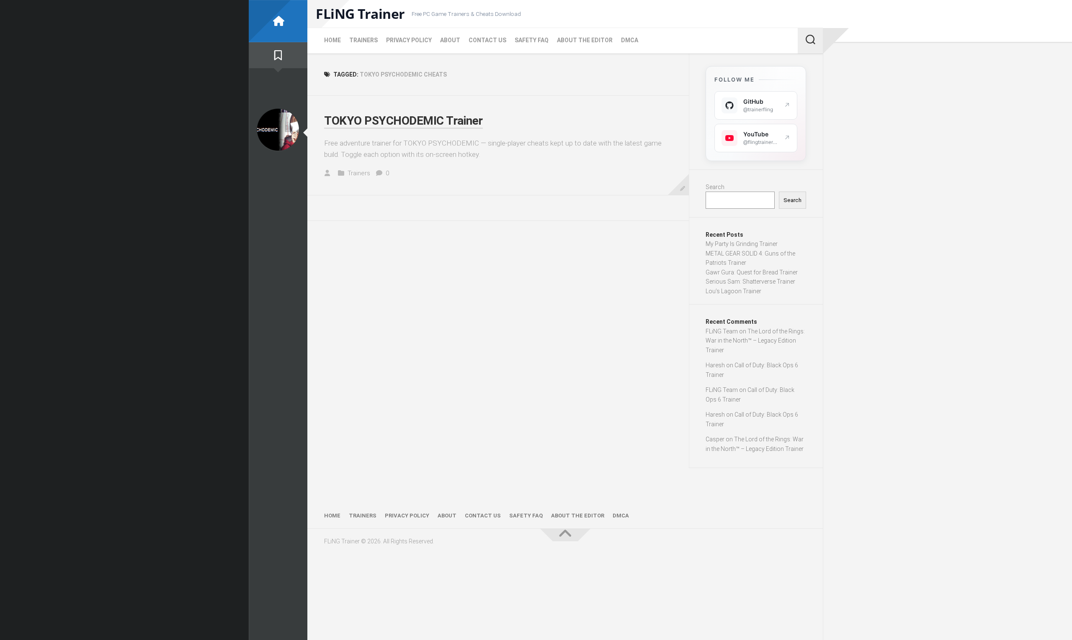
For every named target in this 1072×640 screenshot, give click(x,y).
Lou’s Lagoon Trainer (733, 291)
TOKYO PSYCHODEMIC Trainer (403, 121)
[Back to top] (565, 535)
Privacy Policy (409, 40)
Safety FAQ (532, 40)
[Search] (810, 41)
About (450, 40)
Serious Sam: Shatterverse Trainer (750, 281)
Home (332, 40)
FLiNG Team (722, 331)
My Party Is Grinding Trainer (742, 244)
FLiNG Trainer (360, 14)
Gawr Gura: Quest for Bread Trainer (752, 272)
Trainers (363, 40)
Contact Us (487, 40)
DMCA (629, 40)
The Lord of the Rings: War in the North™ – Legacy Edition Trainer (755, 340)
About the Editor (585, 40)
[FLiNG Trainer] (278, 21)
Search (715, 187)
